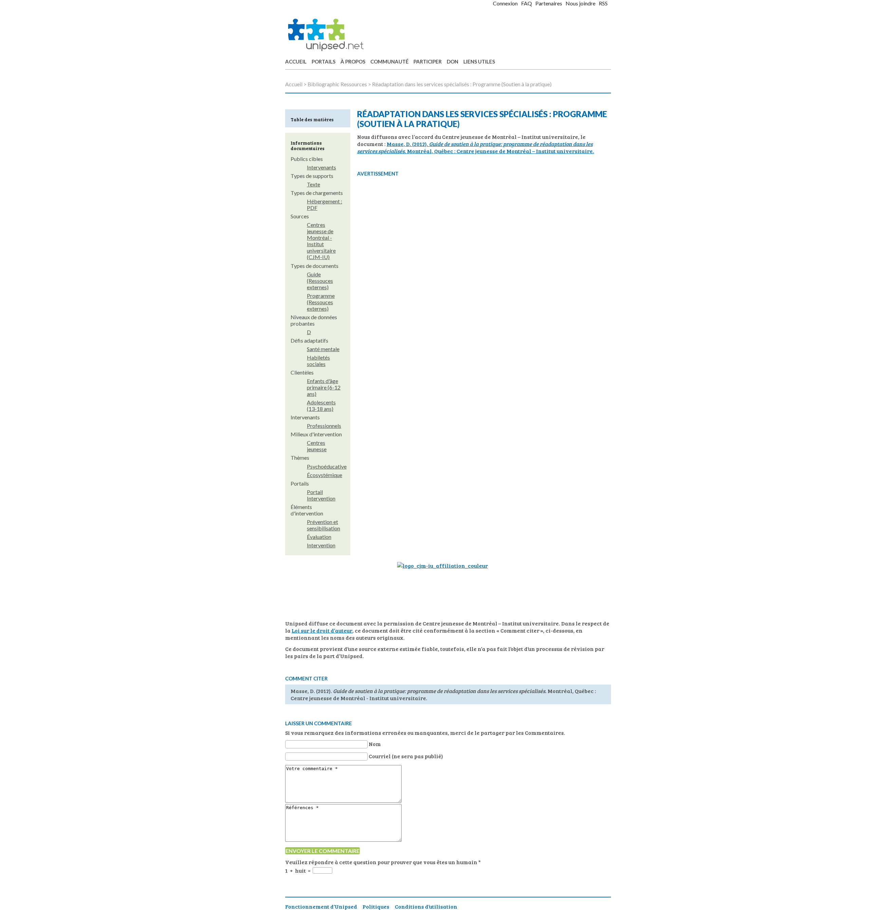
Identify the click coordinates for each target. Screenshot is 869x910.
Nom (375, 743)
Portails (323, 61)
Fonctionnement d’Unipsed (321, 906)
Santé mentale (323, 349)
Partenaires (548, 3)
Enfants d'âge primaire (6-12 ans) (323, 387)
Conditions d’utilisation (426, 906)
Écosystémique (324, 475)
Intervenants (321, 167)
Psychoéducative (327, 466)
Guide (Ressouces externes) (320, 280)
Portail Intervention (321, 495)
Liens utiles (479, 61)
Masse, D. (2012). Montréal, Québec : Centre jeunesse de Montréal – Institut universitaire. (475, 147)
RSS (603, 3)
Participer (427, 61)
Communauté (389, 61)
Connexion (505, 3)
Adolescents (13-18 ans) (321, 405)
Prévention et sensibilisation (323, 524)
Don (452, 61)
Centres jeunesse (317, 445)
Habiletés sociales (318, 360)
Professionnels (324, 425)
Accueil (296, 61)
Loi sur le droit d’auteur (322, 630)
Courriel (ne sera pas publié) (406, 756)
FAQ (526, 3)
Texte (313, 184)
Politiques (376, 906)
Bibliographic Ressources (337, 84)
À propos (352, 61)
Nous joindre (580, 3)
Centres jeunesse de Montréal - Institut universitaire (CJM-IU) (321, 240)
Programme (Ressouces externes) (321, 302)
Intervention (321, 545)
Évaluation (319, 536)
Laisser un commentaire (318, 723)
